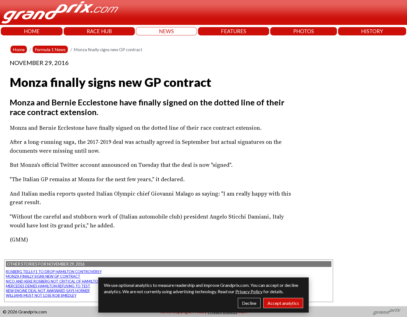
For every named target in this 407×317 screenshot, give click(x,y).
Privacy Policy (248, 291)
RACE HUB (99, 31)
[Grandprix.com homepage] (386, 311)
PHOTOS (303, 31)
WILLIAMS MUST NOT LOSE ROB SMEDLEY (41, 295)
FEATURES (233, 31)
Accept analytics (283, 303)
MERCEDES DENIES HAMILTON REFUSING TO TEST (48, 286)
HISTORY (372, 31)
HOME (32, 31)
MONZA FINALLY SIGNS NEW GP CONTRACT (43, 276)
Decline (249, 303)
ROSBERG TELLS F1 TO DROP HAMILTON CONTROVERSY (54, 271)
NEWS (166, 31)
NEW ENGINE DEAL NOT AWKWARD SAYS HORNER (48, 291)
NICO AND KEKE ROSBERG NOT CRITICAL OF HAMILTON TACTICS (61, 281)
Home (19, 49)
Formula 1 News (50, 49)
